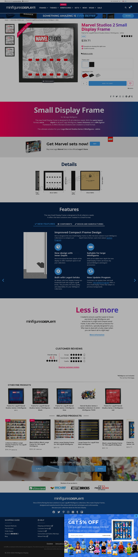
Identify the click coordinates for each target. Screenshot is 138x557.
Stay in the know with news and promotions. (83, 531)
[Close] (136, 516)
